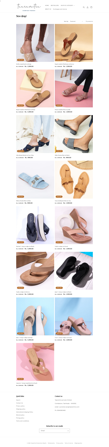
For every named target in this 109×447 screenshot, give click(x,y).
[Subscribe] (68, 431)
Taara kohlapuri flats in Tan (63, 200)
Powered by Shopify (41, 443)
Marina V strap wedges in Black (25, 246)
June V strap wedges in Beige (24, 337)
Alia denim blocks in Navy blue (25, 155)
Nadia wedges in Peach (61, 246)
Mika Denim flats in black (62, 155)
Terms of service (69, 443)
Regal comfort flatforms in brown (64, 64)
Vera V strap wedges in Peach (63, 337)
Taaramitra (33, 443)
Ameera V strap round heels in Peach (26, 383)
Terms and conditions (22, 421)
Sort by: (66, 21)
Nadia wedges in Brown (23, 292)
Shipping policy (20, 409)
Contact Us (19, 403)
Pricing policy (20, 418)
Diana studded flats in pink (62, 109)
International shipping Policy (24, 412)
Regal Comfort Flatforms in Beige (25, 109)
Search (18, 400)
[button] (67, 5)
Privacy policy (20, 406)
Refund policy (20, 415)
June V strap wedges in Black (63, 292)
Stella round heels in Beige (23, 64)
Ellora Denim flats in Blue (23, 200)
